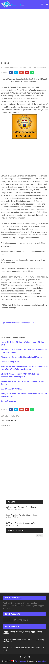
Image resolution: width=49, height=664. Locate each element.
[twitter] (24, 657)
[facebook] (20, 657)
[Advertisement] (24, 35)
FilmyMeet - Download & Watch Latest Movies (21, 357)
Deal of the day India (10, 362)
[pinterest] (29, 657)
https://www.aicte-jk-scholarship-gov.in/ (17, 322)
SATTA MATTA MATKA (11, 389)
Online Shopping (8, 401)
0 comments (41, 67)
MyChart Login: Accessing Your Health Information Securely (21, 508)
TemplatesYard (20, 661)
